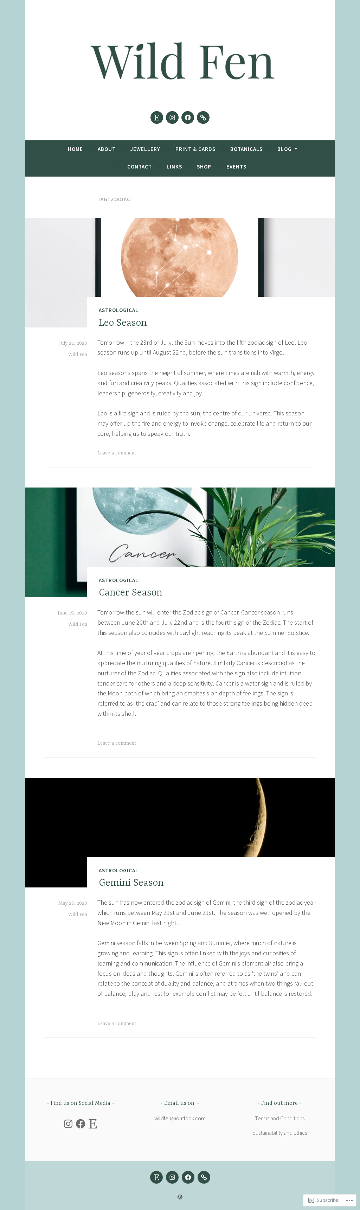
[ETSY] (156, 1177)
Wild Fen (77, 354)
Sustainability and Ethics (279, 1132)
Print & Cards (195, 149)
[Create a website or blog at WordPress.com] (180, 1197)
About (107, 149)
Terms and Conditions (279, 1118)
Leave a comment (116, 453)
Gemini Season (131, 883)
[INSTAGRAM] (172, 1177)
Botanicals (246, 149)
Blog (284, 149)
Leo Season (123, 323)
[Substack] (203, 117)
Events (236, 166)
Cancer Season (130, 593)
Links (174, 166)
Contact (139, 166)
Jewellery (145, 149)
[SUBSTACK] (203, 1177)
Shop (204, 166)
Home (75, 149)
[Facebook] (187, 117)
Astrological (119, 310)
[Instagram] (172, 117)
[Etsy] (156, 117)
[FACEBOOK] (188, 1177)
